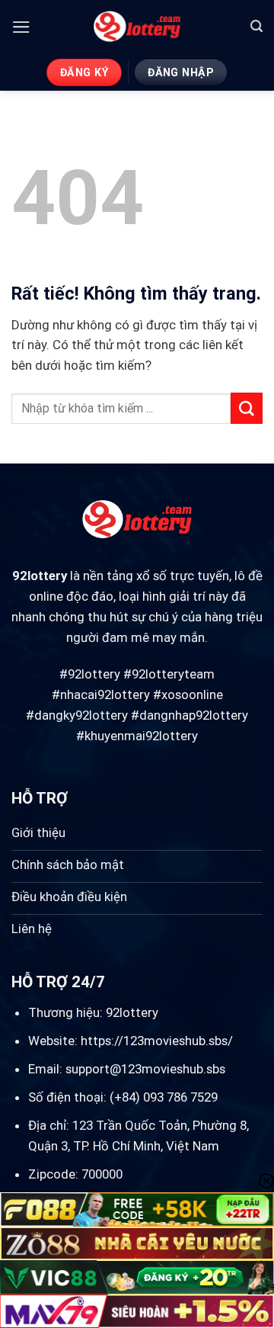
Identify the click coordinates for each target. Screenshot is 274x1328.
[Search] (256, 26)
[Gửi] (247, 408)
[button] (21, 27)
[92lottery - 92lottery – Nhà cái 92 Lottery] (137, 26)
